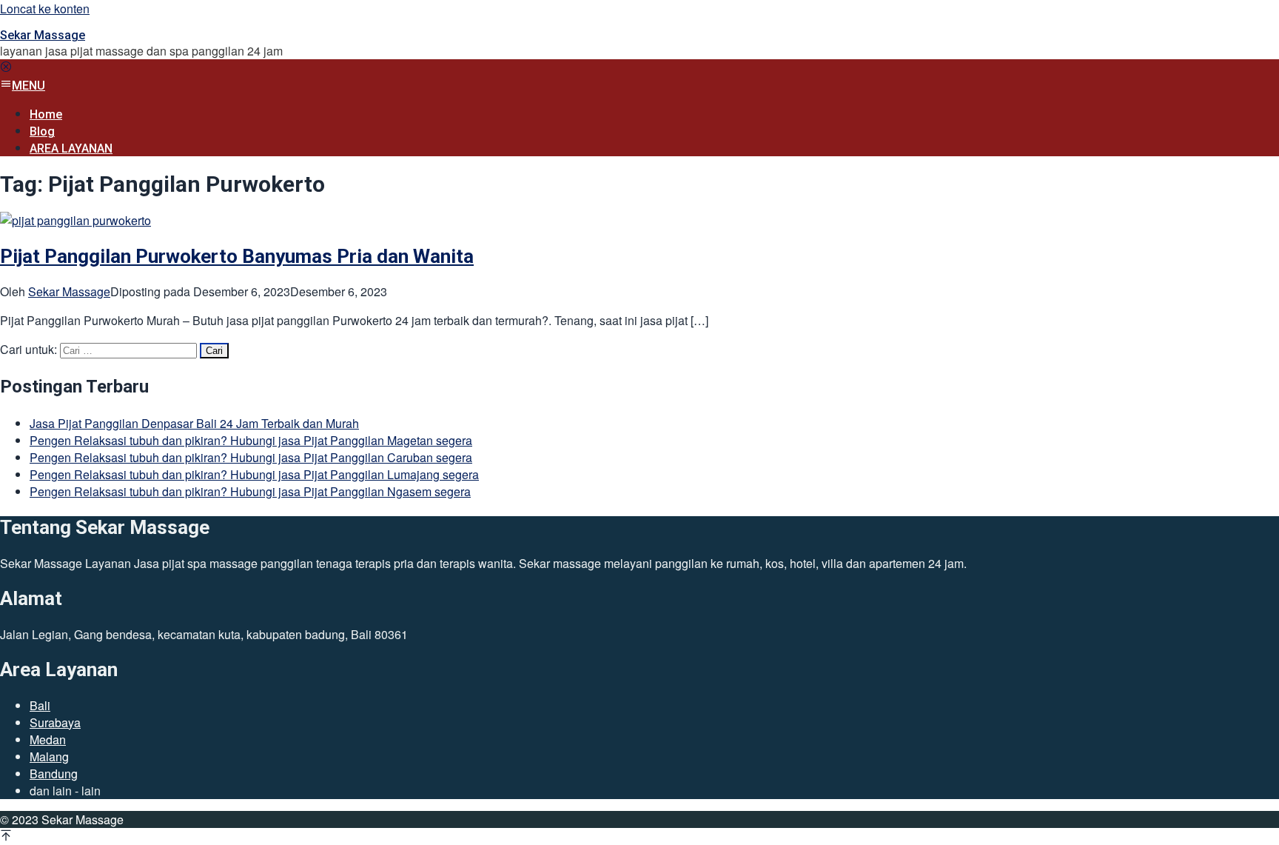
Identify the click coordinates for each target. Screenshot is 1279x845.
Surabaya (55, 722)
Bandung (54, 773)
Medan (48, 739)
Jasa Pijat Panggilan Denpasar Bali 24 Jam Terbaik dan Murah (194, 423)
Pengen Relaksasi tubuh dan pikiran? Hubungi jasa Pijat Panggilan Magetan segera (251, 440)
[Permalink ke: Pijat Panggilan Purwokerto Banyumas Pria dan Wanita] (75, 220)
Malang (49, 756)
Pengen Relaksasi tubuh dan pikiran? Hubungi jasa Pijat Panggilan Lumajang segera (254, 474)
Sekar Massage (42, 35)
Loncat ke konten (45, 8)
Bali (40, 705)
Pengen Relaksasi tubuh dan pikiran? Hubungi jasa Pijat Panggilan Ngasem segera (250, 491)
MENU (28, 86)
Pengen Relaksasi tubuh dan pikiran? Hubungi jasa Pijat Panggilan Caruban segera (251, 457)
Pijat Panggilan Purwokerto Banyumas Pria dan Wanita (237, 256)
